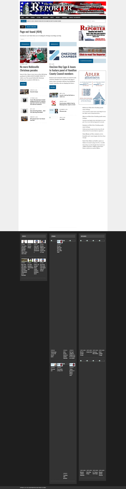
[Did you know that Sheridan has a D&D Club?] (60, 242)
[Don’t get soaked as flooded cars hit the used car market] (72, 348)
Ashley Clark (89, 352)
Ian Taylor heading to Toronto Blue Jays (30, 267)
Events (52, 17)
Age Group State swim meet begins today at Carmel (43, 268)
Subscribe (64, 17)
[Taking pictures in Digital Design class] (72, 365)
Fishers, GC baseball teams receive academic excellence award (36, 269)
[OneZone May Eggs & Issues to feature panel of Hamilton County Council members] (63, 62)
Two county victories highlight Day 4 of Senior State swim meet (24, 249)
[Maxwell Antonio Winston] (102, 468)
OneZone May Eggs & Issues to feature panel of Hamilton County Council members (63, 70)
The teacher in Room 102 (60, 370)
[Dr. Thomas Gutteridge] (95, 468)
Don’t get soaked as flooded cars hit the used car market (72, 355)
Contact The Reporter (74, 17)
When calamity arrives (97, 134)
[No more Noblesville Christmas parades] (33, 62)
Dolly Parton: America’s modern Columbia (65, 355)
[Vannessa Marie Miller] (95, 348)
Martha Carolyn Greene (81, 353)
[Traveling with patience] (66, 471)
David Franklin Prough (100, 353)
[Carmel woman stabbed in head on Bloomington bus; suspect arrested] (53, 104)
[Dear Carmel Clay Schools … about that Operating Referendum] (24, 112)
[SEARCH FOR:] (98, 21)
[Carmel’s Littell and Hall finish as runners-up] (53, 96)
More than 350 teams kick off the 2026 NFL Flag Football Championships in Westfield (24, 270)
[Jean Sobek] (53, 225)
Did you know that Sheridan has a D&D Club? (59, 249)
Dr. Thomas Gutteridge (95, 473)
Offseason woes (63, 111)
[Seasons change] (30, 242)
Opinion (32, 17)
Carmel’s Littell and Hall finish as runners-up (67, 96)
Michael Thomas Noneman (82, 473)
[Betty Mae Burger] (89, 468)
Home (22, 17)
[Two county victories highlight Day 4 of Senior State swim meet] (24, 242)
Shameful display (34, 92)
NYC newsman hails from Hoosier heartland (37, 119)
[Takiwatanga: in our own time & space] (53, 348)
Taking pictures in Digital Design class (71, 372)
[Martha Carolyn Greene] (83, 348)
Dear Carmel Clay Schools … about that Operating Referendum (37, 111)
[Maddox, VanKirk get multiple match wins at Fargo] (43, 242)
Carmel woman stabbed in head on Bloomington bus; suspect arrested (67, 104)
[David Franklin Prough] (102, 348)
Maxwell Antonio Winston (101, 473)
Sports (24, 236)
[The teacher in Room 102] (60, 365)
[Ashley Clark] (89, 348)
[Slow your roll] (53, 365)
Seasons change (29, 246)
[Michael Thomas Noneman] (83, 468)
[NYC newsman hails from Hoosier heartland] (24, 120)
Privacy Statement (42, 487)
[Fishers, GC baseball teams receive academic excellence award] (37, 261)
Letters (38, 17)
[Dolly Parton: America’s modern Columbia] (66, 348)
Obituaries (45, 17)
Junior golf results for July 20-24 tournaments (36, 249)
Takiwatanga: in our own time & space (53, 354)
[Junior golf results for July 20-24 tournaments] (37, 242)
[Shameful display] (24, 93)
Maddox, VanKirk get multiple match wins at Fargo (42, 249)
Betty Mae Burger (88, 473)
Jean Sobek (62, 119)
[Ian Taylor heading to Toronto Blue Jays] (30, 261)
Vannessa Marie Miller (95, 352)
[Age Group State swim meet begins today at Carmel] (43, 261)
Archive (58, 17)
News (27, 17)
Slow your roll (53, 370)
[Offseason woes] (53, 112)
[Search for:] (27, 39)
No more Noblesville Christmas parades (29, 68)
